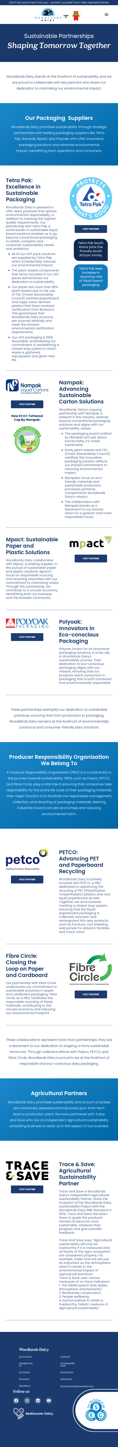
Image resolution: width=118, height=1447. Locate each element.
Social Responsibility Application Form (77, 1386)
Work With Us (24, 1386)
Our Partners (24, 1372)
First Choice (24, 1379)
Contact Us (65, 1356)
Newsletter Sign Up (26, 1364)
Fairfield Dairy (66, 1379)
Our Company (25, 1356)
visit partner (91, 228)
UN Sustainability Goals (67, 1364)
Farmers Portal (66, 1372)
